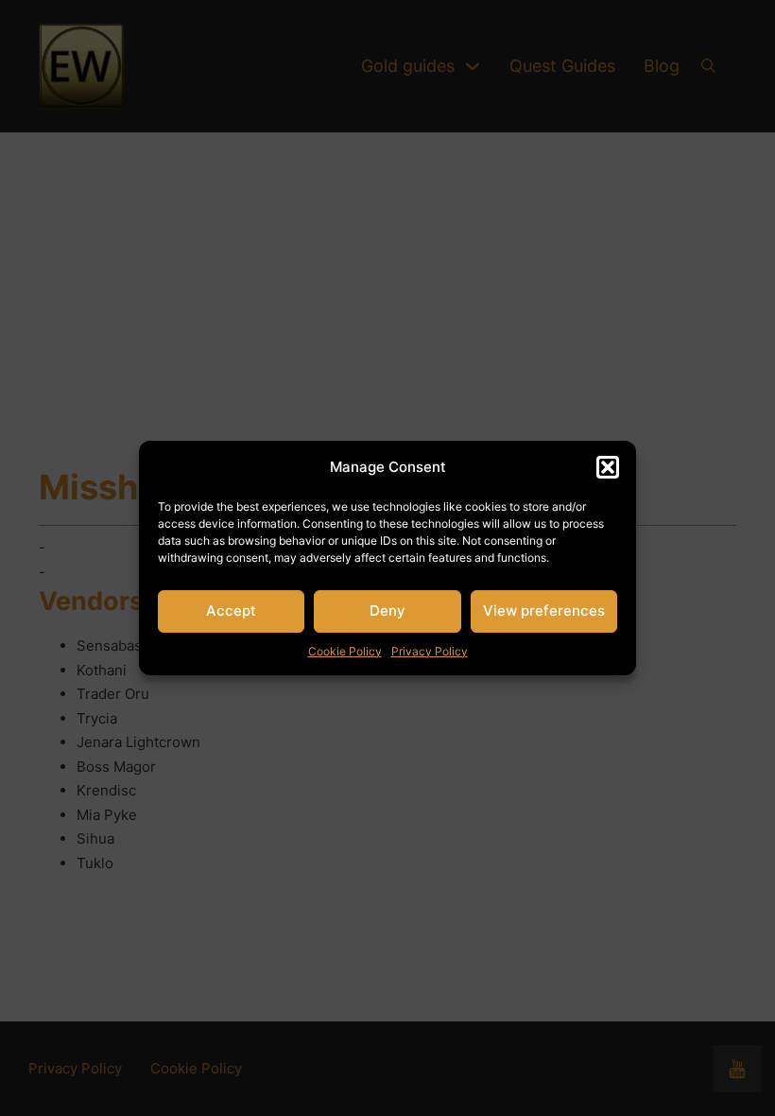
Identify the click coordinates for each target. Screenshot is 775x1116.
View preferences (544, 610)
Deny (387, 610)
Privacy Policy (429, 651)
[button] (607, 467)
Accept (231, 610)
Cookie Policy (345, 651)
